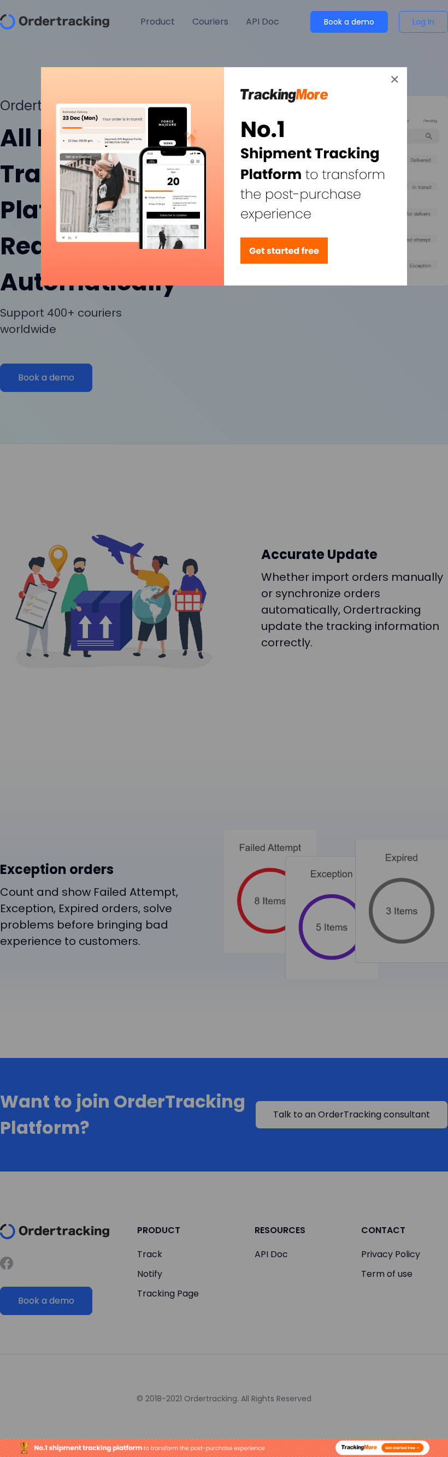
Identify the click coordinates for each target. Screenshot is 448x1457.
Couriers (210, 21)
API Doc (262, 21)
